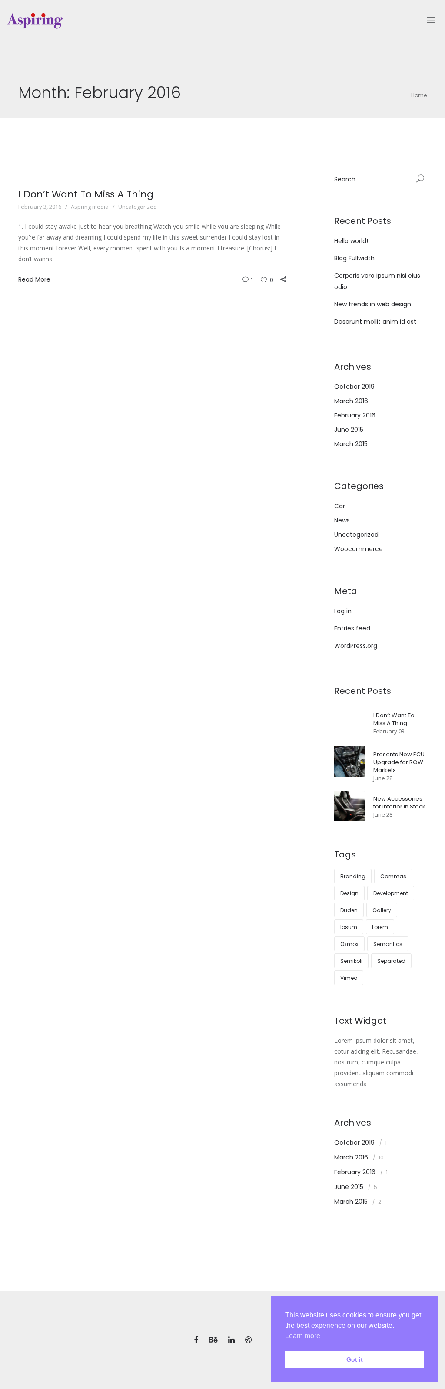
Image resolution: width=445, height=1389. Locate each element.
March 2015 (351, 444)
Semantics (387, 944)
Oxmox (349, 944)
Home (419, 95)
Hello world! (351, 240)
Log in (343, 611)
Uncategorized (137, 206)
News (342, 520)
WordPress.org (355, 645)
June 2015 (348, 429)
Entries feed (352, 628)
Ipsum (348, 927)
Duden (349, 910)
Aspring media (90, 206)
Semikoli (351, 961)
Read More (34, 279)
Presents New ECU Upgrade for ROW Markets (399, 762)
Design (349, 893)
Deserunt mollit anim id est (375, 321)
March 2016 (351, 401)
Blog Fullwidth (354, 258)
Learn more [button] (302, 1336)
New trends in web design (372, 304)
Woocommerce (358, 549)
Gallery (381, 910)
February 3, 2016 (39, 206)
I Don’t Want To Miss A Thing (85, 194)
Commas (393, 876)
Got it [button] (354, 1359)
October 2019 (354, 386)
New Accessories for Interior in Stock (399, 803)
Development (390, 893)
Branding (352, 876)
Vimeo (348, 978)
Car (339, 506)
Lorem (380, 927)
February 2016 (354, 415)
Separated (391, 961)
